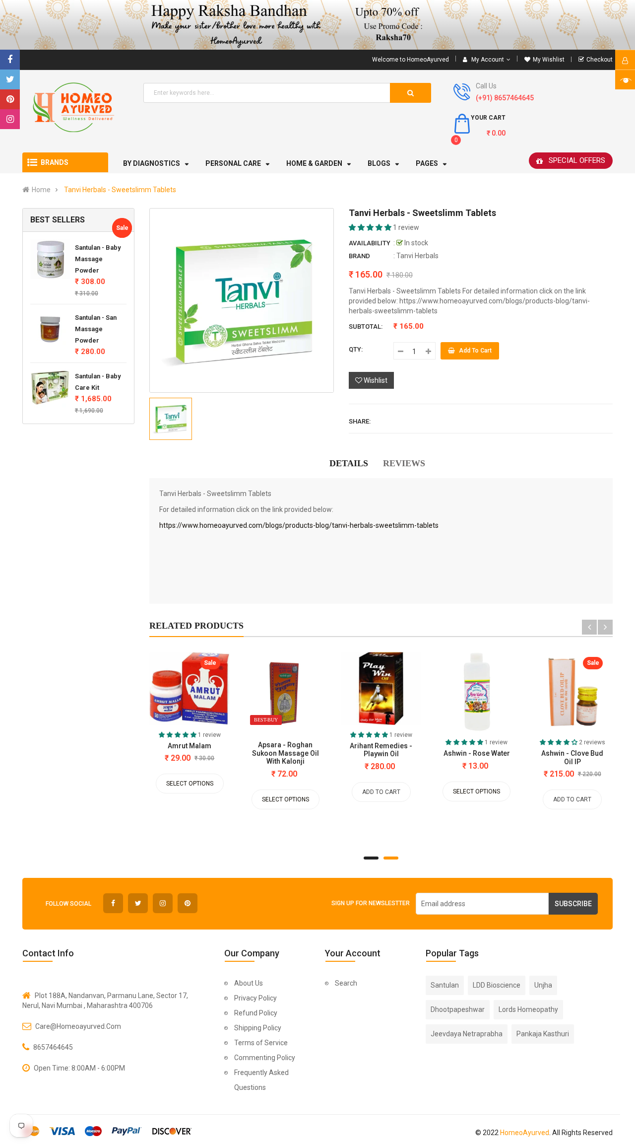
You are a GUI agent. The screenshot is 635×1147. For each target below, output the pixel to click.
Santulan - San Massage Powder (96, 329)
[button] (371, 227)
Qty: (356, 349)
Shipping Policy (257, 1028)
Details (348, 463)
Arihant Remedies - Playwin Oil (381, 750)
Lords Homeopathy (528, 1009)
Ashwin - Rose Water (477, 753)
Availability (369, 243)
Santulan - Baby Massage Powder (98, 259)
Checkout (599, 59)
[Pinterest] (10, 99)
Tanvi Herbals (417, 256)
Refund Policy (255, 1013)
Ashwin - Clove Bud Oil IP (572, 757)
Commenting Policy (264, 1058)
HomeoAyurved (524, 1133)
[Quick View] (154, 691)
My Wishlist (549, 59)
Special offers (577, 160)
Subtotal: (365, 326)
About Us (248, 983)
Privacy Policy (255, 998)
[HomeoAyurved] (317, 25)
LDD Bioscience (496, 985)
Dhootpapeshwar (458, 1009)
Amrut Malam (189, 746)
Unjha (543, 985)
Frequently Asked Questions (261, 1080)
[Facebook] (10, 60)
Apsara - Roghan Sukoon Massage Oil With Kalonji (285, 753)
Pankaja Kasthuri (542, 1034)
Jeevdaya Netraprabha (467, 1034)
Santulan (445, 985)
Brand (359, 256)
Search (346, 983)
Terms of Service (261, 1043)
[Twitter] (10, 79)
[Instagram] (10, 119)
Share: (360, 421)
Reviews (404, 463)
